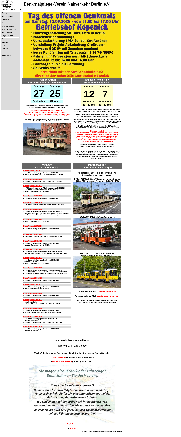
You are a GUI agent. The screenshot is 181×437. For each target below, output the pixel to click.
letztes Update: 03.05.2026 (32, 268)
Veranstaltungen (7, 16)
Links (4, 45)
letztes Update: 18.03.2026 (32, 316)
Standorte (5, 20)
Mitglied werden (7, 36)
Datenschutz (6, 55)
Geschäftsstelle (7, 32)
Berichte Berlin (59, 357)
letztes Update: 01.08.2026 (32, 209)
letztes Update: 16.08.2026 (32, 186)
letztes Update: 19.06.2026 (32, 241)
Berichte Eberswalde (62, 362)
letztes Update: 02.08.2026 (32, 202)
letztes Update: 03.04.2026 (32, 300)
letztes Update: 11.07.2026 (32, 226)
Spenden (5, 39)
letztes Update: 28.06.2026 (32, 234)
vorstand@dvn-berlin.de (108, 296)
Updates (5, 49)
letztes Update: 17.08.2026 (32, 179)
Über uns (5, 13)
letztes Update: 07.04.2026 (32, 293)
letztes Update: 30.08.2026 (32, 171)
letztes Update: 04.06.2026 (32, 249)
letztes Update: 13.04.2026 (32, 285)
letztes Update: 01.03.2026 (32, 327)
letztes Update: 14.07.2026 (32, 219)
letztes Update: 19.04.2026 (32, 278)
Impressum (6, 52)
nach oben (72, 428)
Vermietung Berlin (8, 26)
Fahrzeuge (5, 23)
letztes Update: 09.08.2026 (32, 196)
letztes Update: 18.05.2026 (32, 258)
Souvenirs (5, 42)
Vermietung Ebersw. (9, 29)
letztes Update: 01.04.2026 (32, 308)
